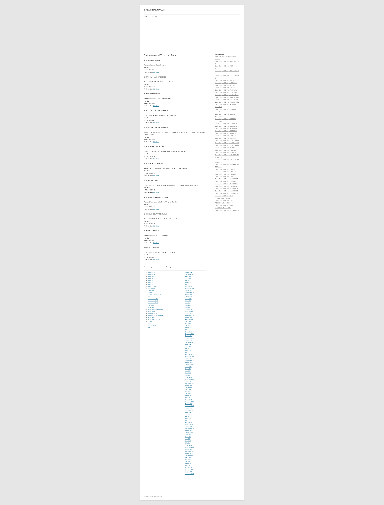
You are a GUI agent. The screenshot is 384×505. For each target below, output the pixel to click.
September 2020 (189, 379)
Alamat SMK (151, 284)
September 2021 (189, 402)
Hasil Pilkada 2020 (153, 303)
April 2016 (188, 278)
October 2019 (188, 358)
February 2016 (189, 274)
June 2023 (188, 441)
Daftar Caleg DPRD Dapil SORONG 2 (226, 128)
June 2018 (188, 327)
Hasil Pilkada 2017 (153, 301)
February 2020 (189, 365)
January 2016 (188, 272)
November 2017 (189, 315)
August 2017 (188, 309)
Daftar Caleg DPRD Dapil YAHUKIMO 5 (226, 184)
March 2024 (188, 457)
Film (149, 297)
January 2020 (188, 362)
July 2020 (187, 375)
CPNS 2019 (151, 290)
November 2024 (189, 474)
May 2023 (187, 439)
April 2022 (188, 414)
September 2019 (189, 356)
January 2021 (188, 385)
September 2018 (189, 334)
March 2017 (188, 299)
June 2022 (188, 418)
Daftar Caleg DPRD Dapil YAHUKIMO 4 (226, 186)
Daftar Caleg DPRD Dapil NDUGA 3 (225, 133)
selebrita (150, 321)
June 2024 (188, 463)
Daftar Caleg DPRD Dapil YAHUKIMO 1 (226, 193)
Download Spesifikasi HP (154, 295)
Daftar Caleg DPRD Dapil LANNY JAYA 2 (227, 143)
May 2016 (187, 280)
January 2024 (188, 453)
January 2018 (188, 317)
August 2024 (188, 467)
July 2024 (187, 465)
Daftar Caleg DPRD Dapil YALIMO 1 (225, 152)
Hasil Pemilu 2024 (153, 299)
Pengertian (151, 317)
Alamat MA (151, 276)
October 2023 (188, 449)
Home (146, 16)
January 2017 (188, 295)
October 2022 (188, 426)
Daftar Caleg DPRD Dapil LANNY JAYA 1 (227, 145)
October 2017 (188, 313)
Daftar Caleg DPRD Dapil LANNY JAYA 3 (227, 140)
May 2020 (187, 371)
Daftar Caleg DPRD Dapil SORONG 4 (226, 123)
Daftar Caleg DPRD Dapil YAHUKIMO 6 (226, 181)
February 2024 (189, 455)
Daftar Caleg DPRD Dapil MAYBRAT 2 (226, 85)
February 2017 (189, 297)
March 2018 (188, 321)
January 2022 (188, 408)
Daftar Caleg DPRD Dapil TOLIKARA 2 (226, 174)
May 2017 (187, 303)
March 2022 (188, 412)
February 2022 (189, 410)
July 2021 (187, 397)
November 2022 (189, 428)
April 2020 (188, 369)
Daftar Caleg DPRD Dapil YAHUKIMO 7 (226, 179)
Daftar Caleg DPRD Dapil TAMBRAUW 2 (226, 92)
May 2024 (187, 461)
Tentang (155, 16)
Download (150, 292)
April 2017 (188, 301)
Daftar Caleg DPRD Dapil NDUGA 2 (225, 135)
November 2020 (189, 383)
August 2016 (188, 286)
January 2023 (188, 430)
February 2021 (189, 387)
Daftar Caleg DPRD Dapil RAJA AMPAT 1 (227, 102)
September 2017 (189, 311)
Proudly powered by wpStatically (153, 496)
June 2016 (188, 282)
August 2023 (188, 445)
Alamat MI (150, 278)
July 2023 (187, 443)
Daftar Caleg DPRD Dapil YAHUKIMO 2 (226, 191)
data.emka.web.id (154, 9)
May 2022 (187, 416)
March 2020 (188, 367)
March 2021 (188, 389)
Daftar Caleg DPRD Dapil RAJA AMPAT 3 (227, 97)
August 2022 (188, 422)
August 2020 (188, 377)
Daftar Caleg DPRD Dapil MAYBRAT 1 (226, 87)
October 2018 (188, 336)
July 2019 (187, 352)
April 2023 (188, 437)
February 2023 (189, 433)
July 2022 (187, 420)
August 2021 (188, 400)
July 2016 (187, 284)
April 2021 (188, 391)
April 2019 (188, 346)
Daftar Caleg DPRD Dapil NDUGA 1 (225, 138)
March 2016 (188, 276)
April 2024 (188, 459)
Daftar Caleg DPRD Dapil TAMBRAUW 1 (226, 95)
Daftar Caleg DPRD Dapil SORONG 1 (226, 131)
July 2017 (187, 307)
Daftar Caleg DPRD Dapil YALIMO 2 (225, 150)
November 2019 (189, 360)
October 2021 (188, 404)
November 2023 (189, 451)
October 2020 (188, 381)
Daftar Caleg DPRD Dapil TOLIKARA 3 (226, 172)
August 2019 (188, 354)
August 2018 (188, 332)
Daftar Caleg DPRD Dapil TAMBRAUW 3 (226, 90)
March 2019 (188, 344)
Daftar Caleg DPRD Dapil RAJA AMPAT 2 (227, 99)
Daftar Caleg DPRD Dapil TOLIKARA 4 (226, 169)
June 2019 (188, 350)
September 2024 (189, 470)
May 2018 (187, 325)
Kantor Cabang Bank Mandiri (155, 309)
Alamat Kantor (151, 274)
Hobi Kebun (151, 305)
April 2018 (188, 323)
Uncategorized (152, 325)
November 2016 (189, 292)
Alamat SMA (151, 282)
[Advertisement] (192, 36)
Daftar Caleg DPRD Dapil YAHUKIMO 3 (226, 188)
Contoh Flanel (151, 288)
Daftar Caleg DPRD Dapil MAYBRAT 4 (226, 80)
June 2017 (188, 305)
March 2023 (188, 435)
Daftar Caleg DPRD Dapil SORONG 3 (226, 126)
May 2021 (187, 393)
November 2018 (189, 338)
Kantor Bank (151, 307)
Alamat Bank (151, 272)
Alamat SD (150, 280)
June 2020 (188, 373)
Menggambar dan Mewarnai (155, 315)
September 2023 (189, 447)
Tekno (149, 323)
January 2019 (188, 340)
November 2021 (189, 406)
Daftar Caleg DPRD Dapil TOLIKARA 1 (226, 176)
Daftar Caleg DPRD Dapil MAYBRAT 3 (226, 83)
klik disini (156, 72)
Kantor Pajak (151, 311)
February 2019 (189, 342)
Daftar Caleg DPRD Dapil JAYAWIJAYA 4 (227, 210)
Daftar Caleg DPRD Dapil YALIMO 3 (225, 148)
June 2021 (188, 395)
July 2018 (187, 329)
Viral (149, 327)
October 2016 (188, 290)
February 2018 (189, 319)
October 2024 (188, 472)
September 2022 (189, 424)
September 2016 (189, 288)
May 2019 (187, 348)
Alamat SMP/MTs (152, 286)
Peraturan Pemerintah (154, 319)
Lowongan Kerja (152, 313)
